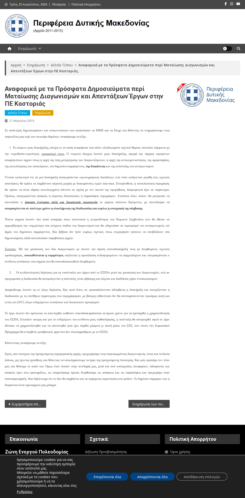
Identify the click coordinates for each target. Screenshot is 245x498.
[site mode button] (227, 48)
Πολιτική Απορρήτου (86, 4)
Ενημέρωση (27, 48)
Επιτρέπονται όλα (107, 477)
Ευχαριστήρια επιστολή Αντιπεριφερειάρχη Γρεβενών (28, 404)
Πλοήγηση (59, 4)
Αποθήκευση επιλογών (202, 477)
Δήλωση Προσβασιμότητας (106, 451)
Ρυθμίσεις (24, 491)
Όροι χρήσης (180, 451)
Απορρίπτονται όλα (152, 477)
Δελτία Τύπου (17, 113)
